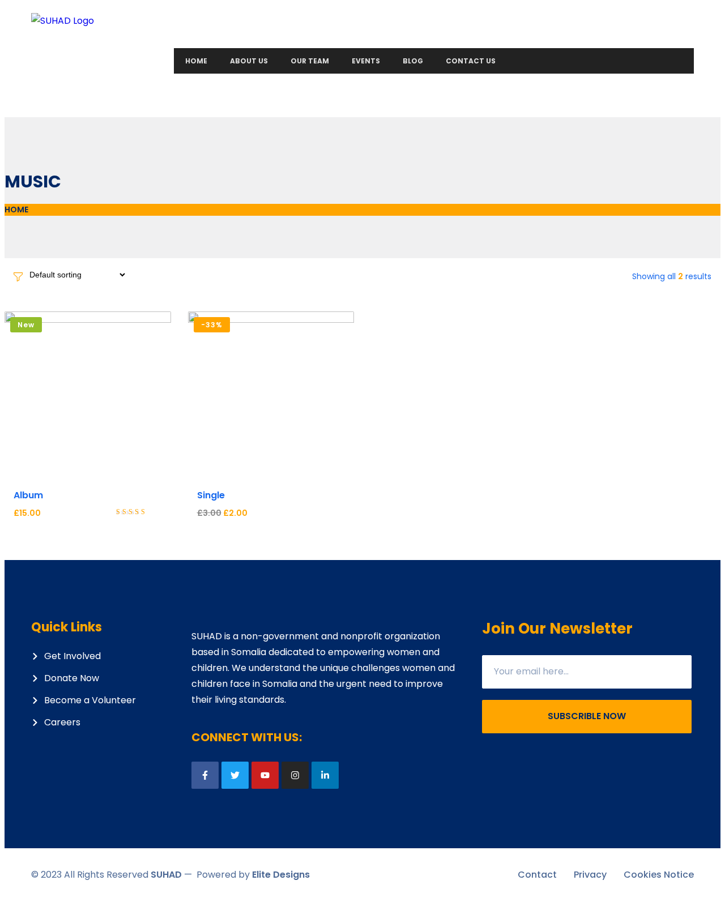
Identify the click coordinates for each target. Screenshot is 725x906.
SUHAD (166, 874)
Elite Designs (281, 874)
